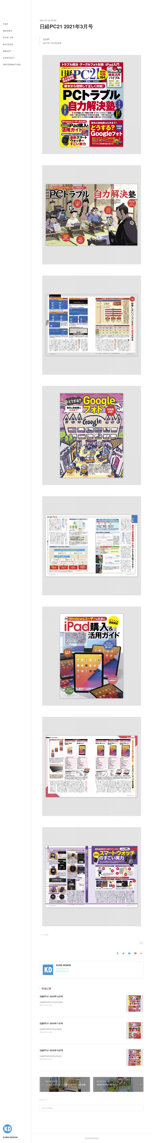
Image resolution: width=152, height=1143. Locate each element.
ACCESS (8, 44)
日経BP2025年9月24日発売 (51, 1029)
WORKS (7, 31)
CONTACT (9, 58)
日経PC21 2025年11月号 (51, 1023)
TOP (5, 24)
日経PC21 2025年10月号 (51, 1050)
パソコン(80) (44, 935)
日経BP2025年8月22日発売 (51, 1056)
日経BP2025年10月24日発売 (51, 1002)
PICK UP (8, 37)
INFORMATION (12, 64)
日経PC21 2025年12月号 (51, 996)
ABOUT (7, 51)
